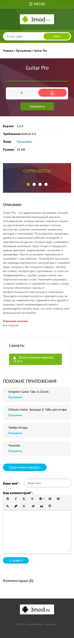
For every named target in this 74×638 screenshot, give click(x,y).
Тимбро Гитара (17, 427)
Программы (24, 141)
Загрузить (37, 106)
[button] (28, 184)
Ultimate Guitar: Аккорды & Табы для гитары (37, 409)
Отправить (16, 560)
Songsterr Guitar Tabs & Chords (28, 392)
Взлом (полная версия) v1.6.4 (33, 359)
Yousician (14, 445)
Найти (56, 36)
